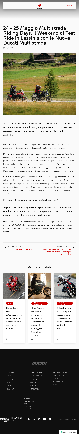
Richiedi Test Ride (36, 372)
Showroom (11, 389)
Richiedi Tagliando (36, 379)
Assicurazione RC (36, 386)
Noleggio (33, 382)
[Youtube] (44, 419)
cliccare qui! (51, 199)
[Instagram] (34, 419)
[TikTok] (50, 419)
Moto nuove (11, 372)
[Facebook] (29, 419)
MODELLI (69, 6)
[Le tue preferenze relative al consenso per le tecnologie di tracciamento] (68, 432)
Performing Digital (70, 419)
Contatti (10, 386)
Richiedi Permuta (36, 376)
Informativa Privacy (60, 372)
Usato (9, 376)
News (8, 382)
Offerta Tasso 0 (35, 389)
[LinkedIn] (39, 419)
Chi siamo (10, 379)
